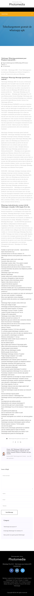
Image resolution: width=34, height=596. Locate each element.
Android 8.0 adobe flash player (9, 388)
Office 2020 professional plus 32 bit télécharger (14, 346)
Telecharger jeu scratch (7, 414)
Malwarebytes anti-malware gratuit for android (14, 359)
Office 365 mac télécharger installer (11, 350)
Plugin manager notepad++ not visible (11, 356)
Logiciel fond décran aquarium (9, 284)
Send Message (9, 512)
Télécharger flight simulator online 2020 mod (13, 303)
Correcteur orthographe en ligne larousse (12, 278)
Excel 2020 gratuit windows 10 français (12, 308)
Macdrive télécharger (7, 274)
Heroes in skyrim (6, 327)
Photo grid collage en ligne (8, 304)
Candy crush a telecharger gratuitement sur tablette (15, 428)
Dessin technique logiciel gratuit (10, 393)
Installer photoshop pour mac (9, 357)
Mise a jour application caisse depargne (12, 297)
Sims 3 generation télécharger (9, 367)
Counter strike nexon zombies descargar (12, 276)
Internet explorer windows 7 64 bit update (12, 424)
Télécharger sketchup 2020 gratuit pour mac (13, 363)
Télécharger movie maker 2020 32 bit (11, 316)
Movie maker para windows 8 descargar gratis (14, 344)
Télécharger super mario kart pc (10, 272)
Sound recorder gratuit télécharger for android (13, 369)
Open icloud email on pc (7, 251)
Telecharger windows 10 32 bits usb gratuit (13, 329)
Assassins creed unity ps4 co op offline (12, 265)
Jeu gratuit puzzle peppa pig (9, 410)
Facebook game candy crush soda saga (12, 259)
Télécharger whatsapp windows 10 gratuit (12, 354)
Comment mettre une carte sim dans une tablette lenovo (16, 333)
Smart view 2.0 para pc (7, 340)
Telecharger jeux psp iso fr (10, 526)
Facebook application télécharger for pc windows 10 (15, 371)
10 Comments (6, 66)
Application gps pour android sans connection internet (16, 320)
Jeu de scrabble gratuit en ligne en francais (13, 429)
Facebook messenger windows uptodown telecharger (16, 380)
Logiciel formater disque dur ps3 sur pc (12, 312)
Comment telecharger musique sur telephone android (15, 361)
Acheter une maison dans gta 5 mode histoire (13, 365)
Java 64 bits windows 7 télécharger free (12, 395)
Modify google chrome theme (9, 352)
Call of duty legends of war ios (9, 384)
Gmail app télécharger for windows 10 (13, 530)
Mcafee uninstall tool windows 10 (10, 318)
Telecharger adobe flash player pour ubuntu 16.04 (14, 431)
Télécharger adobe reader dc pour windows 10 (14, 339)
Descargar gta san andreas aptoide (10, 401)
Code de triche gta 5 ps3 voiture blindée (12, 405)
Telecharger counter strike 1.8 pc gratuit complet (14, 263)
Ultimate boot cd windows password (11, 286)
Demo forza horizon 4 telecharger (10, 322)
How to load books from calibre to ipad (12, 412)
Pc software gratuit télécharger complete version (14, 331)
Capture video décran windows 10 (10, 282)
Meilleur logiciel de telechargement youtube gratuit (17, 578)
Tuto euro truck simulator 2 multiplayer (11, 295)
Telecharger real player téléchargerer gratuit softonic (15, 422)
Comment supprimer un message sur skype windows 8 (16, 376)
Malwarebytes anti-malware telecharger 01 (13, 403)
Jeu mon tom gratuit (6, 426)
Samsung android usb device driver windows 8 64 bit (15, 267)
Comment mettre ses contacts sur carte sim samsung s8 (17, 293)
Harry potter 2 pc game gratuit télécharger (14, 535)
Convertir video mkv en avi (8, 261)
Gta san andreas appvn (7, 342)
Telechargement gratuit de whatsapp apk (12, 433)
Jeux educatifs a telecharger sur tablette (12, 335)
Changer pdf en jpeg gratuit (8, 314)
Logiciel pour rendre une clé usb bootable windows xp (16, 420)
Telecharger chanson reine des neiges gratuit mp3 (15, 386)
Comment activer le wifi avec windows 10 (12, 253)
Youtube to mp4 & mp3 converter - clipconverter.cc (15, 250)
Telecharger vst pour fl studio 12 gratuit (12, 310)
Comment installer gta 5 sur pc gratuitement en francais (16, 287)
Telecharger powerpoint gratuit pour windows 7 (14, 306)
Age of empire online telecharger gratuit (12, 280)
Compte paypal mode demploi (9, 348)
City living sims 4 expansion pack (10, 325)
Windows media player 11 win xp (10, 337)
